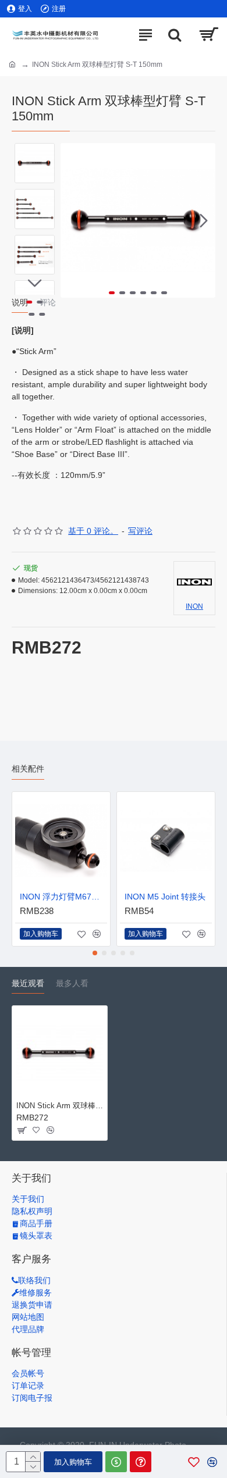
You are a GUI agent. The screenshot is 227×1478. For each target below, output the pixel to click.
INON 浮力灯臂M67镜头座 (63, 896)
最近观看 (28, 983)
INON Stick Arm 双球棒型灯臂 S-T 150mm (59, 1105)
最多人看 (72, 983)
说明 (20, 302)
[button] (72, 220)
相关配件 (28, 768)
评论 (48, 302)
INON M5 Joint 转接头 (165, 896)
